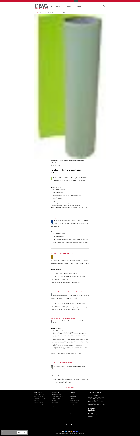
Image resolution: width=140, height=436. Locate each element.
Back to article (70, 387)
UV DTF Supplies (55, 402)
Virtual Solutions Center (74, 406)
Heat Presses (36, 406)
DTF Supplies (54, 400)
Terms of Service (73, 409)
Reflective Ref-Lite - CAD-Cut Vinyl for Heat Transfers (63, 318)
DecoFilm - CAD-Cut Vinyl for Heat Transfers (61, 362)
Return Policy (72, 407)
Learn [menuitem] (73, 6)
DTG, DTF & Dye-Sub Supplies (57, 396)
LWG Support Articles (74, 402)
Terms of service (81, 433)
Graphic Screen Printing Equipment (40, 404)
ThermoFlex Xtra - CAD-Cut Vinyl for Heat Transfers (63, 253)
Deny (24, 432)
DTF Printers (36, 400)
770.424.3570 (90, 416)
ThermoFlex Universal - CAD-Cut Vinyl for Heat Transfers (63, 218)
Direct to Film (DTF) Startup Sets (40, 396)
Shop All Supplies (55, 407)
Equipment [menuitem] (58, 6)
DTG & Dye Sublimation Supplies (58, 404)
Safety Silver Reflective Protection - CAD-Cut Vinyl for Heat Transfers (67, 291)
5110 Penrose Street (91, 409)
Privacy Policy (72, 411)
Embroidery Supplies (56, 398)
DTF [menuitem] (63, 6)
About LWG (72, 394)
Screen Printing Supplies (56, 394)
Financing (72, 404)
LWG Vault (72, 413)
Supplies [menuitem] (68, 6)
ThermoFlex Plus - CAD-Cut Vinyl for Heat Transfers (62, 175)
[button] (99, 6)
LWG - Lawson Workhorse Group (63, 433)
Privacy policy (76, 433)
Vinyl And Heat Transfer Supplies (58, 406)
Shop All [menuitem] (52, 6)
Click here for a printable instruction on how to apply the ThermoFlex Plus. (64, 184)
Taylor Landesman (54, 167)
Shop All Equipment (38, 407)
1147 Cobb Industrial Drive (92, 414)
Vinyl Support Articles (44, 12)
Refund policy (71, 433)
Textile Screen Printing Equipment (40, 398)
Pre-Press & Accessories (38, 402)
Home (38, 12)
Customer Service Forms (74, 400)
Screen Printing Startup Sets (39, 394)
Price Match (72, 398)
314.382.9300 (90, 411)
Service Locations (73, 396)
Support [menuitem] (78, 6)
